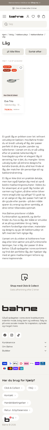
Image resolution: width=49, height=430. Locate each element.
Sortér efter (35, 51)
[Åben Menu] (4, 16)
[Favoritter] (33, 16)
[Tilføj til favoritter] (21, 68)
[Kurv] (43, 16)
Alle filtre (15, 51)
